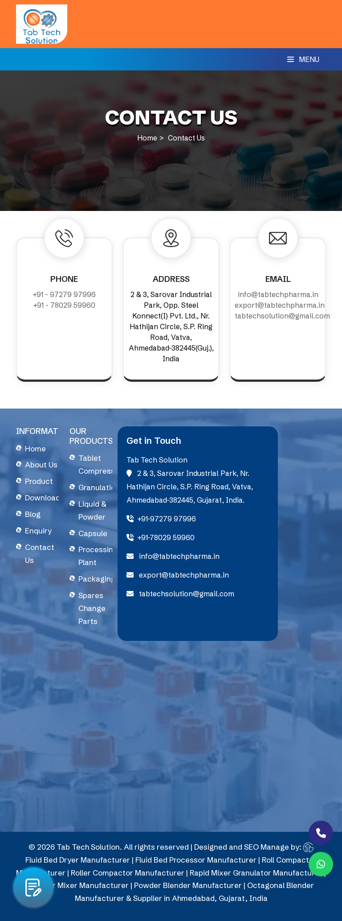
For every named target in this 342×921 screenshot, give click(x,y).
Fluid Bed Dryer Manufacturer (77, 859)
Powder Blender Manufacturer (188, 885)
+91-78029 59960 (166, 537)
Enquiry (38, 530)
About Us (41, 464)
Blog (33, 514)
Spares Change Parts (92, 608)
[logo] (41, 23)
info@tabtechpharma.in (278, 294)
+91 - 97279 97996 (64, 294)
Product (39, 481)
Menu (308, 59)
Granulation (99, 487)
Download (42, 497)
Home (147, 137)
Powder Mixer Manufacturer (78, 885)
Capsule (92, 533)
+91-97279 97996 (166, 518)
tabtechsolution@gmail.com (282, 315)
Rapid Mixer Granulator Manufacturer (256, 872)
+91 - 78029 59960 (64, 305)
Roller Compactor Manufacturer (127, 872)
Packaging (96, 578)
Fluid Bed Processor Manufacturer (195, 859)
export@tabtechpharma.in (280, 305)
